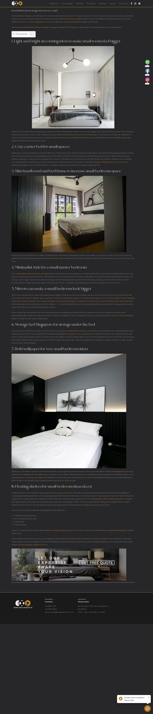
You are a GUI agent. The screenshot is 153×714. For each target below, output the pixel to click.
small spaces (44, 295)
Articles (112, 3)
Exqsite (104, 539)
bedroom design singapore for (31, 545)
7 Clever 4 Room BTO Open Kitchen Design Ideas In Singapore (40, 587)
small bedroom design (72, 19)
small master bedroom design (36, 27)
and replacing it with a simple (58, 258)
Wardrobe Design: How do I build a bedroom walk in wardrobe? (106, 587)
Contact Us (124, 3)
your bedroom (50, 132)
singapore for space (66, 334)
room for (24, 19)
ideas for (49, 510)
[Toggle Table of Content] (30, 34)
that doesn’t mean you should (81, 331)
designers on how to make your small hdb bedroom (58, 22)
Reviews (102, 3)
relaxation (125, 135)
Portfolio (79, 3)
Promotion (91, 3)
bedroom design (24, 16)
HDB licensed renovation (80, 539)
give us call (74, 530)
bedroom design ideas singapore (113, 530)
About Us (54, 3)
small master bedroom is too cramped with (34, 274)
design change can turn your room (109, 162)
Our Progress (67, 3)
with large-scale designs (44, 477)
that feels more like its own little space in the (84, 135)
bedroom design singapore (56, 530)
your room (64, 480)
